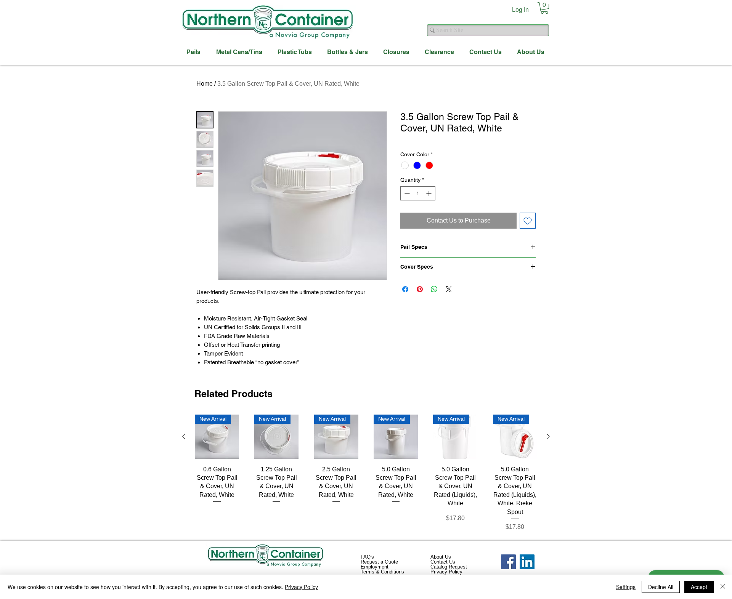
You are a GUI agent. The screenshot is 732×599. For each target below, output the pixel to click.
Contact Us (442, 562)
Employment (374, 567)
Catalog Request (448, 567)
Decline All (660, 587)
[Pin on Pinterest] (419, 289)
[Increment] (429, 193)
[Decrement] (406, 193)
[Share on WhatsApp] (434, 289)
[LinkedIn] (527, 561)
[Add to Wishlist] (528, 221)
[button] (544, 8)
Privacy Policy (446, 572)
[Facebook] (508, 561)
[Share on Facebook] (405, 289)
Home (204, 83)
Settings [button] (626, 587)
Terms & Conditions (382, 572)
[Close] (722, 587)
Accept (699, 587)
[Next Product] (548, 436)
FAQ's (367, 557)
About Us (440, 557)
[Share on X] (448, 289)
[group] (366, 473)
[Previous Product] (183, 436)
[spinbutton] (418, 193)
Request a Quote (379, 562)
